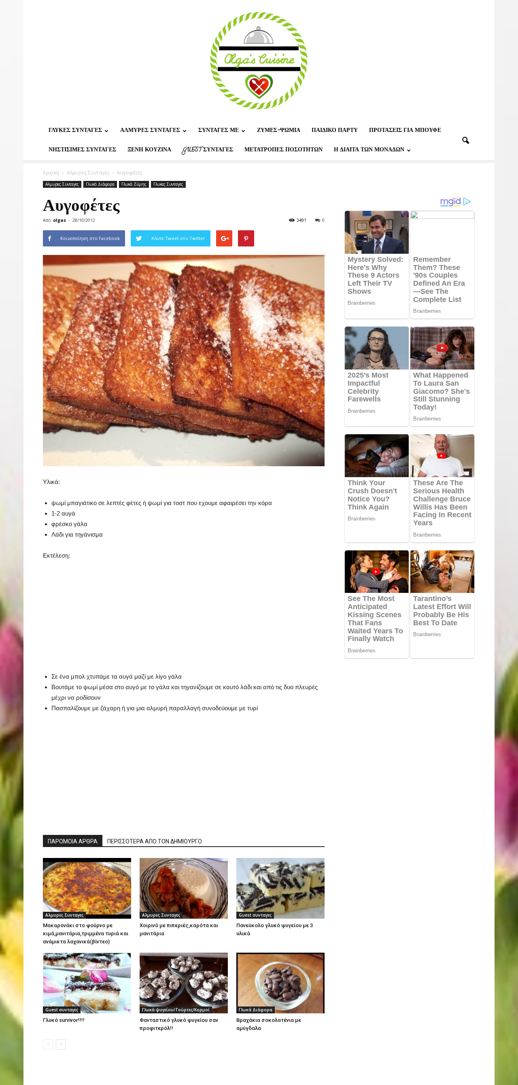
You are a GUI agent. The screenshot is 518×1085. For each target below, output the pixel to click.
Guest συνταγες (208, 150)
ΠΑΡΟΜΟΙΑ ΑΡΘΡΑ (73, 841)
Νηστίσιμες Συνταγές (82, 150)
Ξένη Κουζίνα (149, 150)
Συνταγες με (218, 131)
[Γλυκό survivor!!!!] (87, 983)
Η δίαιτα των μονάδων (369, 150)
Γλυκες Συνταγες (75, 131)
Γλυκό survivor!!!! (64, 1020)
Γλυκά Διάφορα (100, 184)
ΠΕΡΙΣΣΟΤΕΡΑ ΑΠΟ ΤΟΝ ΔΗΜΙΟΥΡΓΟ (154, 841)
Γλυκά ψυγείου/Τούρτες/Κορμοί (176, 1010)
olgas (59, 220)
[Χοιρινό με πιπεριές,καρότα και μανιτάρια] (184, 888)
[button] (465, 141)
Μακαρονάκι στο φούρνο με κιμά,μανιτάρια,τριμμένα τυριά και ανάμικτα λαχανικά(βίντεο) (85, 933)
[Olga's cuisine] (259, 60)
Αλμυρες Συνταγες (150, 131)
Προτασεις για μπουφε (405, 131)
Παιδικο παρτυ (335, 131)
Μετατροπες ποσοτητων (283, 150)
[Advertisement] (183, 611)
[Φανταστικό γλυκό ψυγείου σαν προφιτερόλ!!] (184, 983)
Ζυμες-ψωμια (278, 131)
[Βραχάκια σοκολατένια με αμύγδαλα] (280, 983)
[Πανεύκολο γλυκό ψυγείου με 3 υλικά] (280, 888)
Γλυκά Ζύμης (133, 184)
